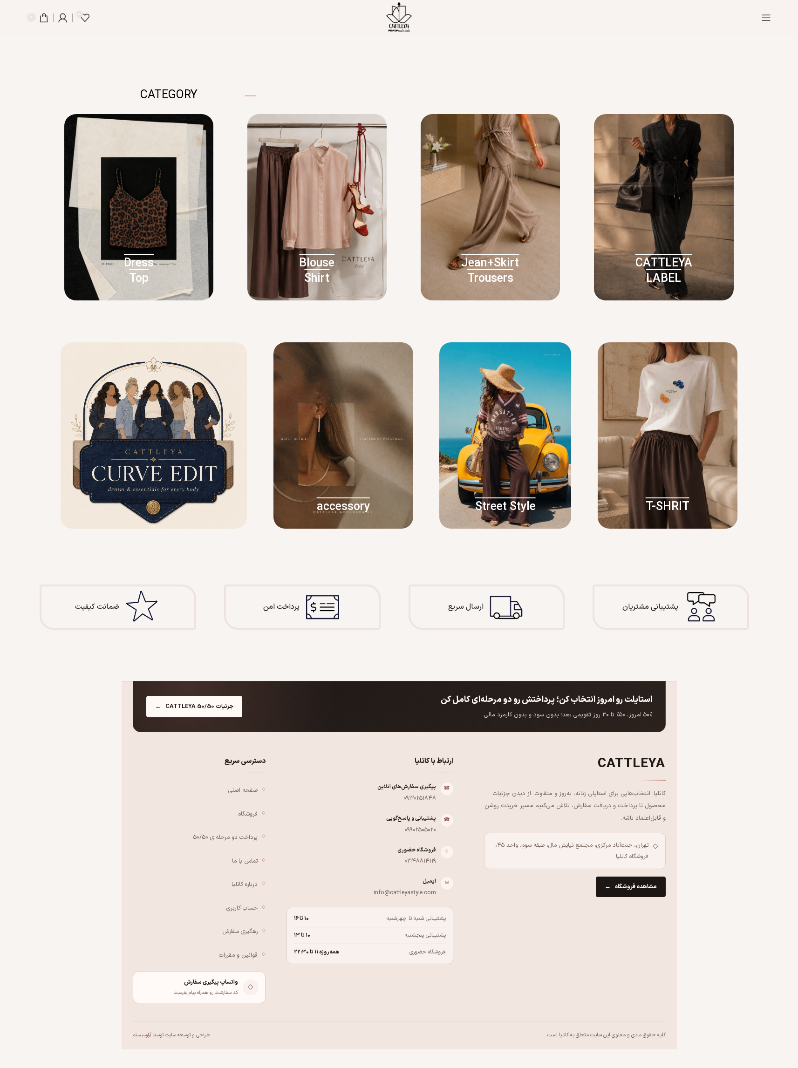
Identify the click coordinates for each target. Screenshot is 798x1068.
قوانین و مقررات (238, 955)
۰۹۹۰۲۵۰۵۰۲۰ (420, 829)
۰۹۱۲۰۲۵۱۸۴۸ (419, 798)
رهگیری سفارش (240, 931)
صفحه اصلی (243, 790)
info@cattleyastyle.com (405, 892)
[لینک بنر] (664, 207)
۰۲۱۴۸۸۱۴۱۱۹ (420, 861)
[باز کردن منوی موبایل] (766, 17)
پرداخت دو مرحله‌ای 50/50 (225, 837)
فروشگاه (248, 814)
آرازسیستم (142, 1035)
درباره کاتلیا (245, 884)
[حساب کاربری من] (63, 17)
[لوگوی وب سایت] (399, 17)
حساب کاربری (242, 908)
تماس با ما (245, 861)
